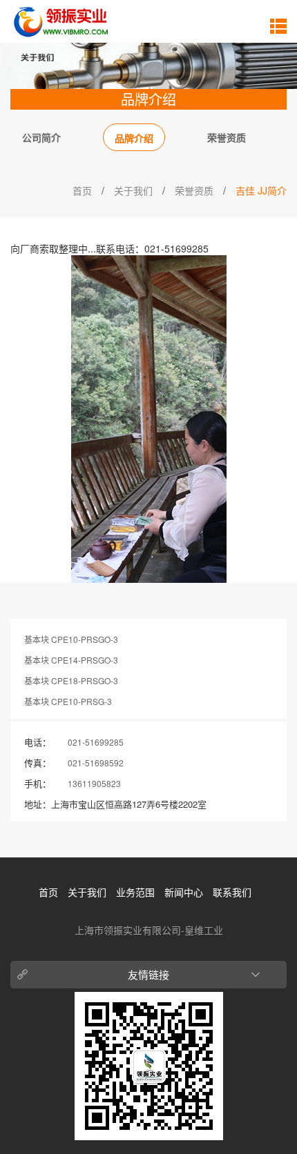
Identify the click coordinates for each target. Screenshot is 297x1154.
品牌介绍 (134, 138)
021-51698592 (96, 762)
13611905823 (94, 783)
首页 (82, 190)
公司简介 (41, 137)
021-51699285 (96, 742)
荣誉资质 (226, 137)
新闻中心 (183, 892)
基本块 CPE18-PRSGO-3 (71, 680)
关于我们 (133, 190)
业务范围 (135, 892)
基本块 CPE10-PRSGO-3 (71, 639)
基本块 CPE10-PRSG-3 (68, 701)
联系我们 (232, 892)
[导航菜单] (278, 25)
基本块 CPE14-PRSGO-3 (71, 660)
